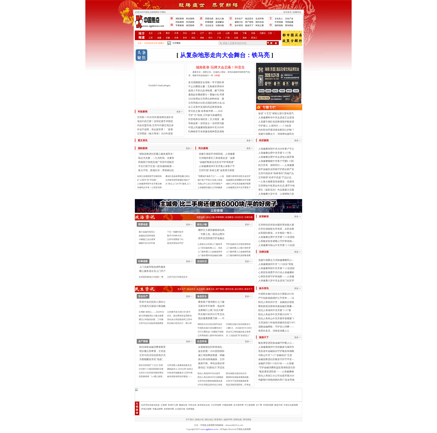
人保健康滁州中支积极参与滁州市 (276, 347)
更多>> (180, 111)
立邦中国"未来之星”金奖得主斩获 (216, 170)
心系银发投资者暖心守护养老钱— (276, 241)
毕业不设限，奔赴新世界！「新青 (155, 129)
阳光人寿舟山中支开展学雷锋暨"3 (276, 318)
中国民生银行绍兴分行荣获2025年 (276, 294)
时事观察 (209, 22)
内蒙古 (263, 33)
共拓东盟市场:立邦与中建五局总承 (155, 125)
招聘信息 (238, 419)
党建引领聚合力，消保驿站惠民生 (276, 134)
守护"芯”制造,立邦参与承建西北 (205, 115)
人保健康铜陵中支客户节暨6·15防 (276, 161)
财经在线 (260, 22)
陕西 (236, 33)
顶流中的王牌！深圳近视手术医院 (155, 121)
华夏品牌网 (157, 409)
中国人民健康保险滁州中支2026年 (206, 127)
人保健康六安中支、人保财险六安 (276, 194)
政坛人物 (220, 18)
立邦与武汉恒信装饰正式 (152, 355)
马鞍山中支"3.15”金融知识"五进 (275, 355)
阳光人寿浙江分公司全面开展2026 (276, 375)
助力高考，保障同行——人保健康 (276, 165)
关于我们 (190, 419)
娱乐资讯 (239, 25)
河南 (253, 33)
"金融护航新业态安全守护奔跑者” (216, 162)
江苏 (151, 38)
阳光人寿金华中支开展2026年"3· (275, 314)
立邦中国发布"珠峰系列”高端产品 (276, 173)
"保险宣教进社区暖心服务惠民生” (156, 154)
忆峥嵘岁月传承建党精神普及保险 (206, 131)
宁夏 (245, 33)
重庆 (168, 33)
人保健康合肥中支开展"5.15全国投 (276, 237)
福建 (159, 38)
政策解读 (220, 22)
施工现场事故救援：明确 (211, 355)
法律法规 (220, 25)
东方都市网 (238, 405)
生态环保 (260, 18)
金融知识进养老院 (147, 235)
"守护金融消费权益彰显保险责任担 (276, 367)
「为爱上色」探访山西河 (211, 234)
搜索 (273, 43)
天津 (176, 33)
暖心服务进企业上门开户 (152, 271)
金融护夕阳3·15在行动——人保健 (276, 363)
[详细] (217, 75)
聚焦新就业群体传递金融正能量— (276, 306)
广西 (227, 38)
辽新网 (164, 405)
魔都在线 (183, 405)
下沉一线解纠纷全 (175, 232)
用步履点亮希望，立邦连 (152, 351)
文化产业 (289, 18)
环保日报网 (146, 409)
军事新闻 (180, 25)
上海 (159, 33)
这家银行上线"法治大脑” (211, 310)
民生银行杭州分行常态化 (211, 314)
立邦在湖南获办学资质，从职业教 (276, 229)
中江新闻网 (250, 405)
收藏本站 (297, 12)
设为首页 (287, 12)
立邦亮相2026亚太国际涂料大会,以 (206, 103)
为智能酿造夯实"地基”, (151, 359)
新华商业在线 (204, 405)
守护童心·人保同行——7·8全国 (274, 125)
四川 (210, 38)
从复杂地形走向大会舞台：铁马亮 (225, 55)
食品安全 (249, 18)
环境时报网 (268, 405)
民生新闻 (190, 18)
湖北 (193, 38)
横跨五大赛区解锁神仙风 (211, 230)
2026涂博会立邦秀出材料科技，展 (206, 98)
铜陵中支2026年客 (147, 243)
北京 (151, 33)
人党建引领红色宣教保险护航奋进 (276, 121)
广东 (219, 38)
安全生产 (239, 18)
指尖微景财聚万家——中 (211, 318)
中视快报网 (227, 405)
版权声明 (228, 419)
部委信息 (209, 18)
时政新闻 (180, 22)
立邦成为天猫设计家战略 (152, 306)
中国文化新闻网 (291, 405)
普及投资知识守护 (175, 243)
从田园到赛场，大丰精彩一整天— (276, 233)
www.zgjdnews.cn (208, 429)
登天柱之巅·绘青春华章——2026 (205, 111)
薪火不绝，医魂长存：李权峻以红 (156, 170)
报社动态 (209, 419)
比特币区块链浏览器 (150, 405)
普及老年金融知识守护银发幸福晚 (276, 351)
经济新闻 (190, 22)
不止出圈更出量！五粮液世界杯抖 (206, 86)
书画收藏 (289, 22)
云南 (236, 38)
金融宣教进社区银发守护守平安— (276, 359)
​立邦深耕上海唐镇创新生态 (179, 365)
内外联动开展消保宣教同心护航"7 (276, 130)
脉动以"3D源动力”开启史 (211, 367)
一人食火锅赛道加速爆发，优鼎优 (276, 181)
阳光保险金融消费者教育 (152, 347)
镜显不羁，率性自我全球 (211, 363)
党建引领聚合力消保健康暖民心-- (275, 260)
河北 (185, 33)
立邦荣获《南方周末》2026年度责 (155, 133)
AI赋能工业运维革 (147, 239)
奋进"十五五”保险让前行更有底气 (276, 113)
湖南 (202, 38)
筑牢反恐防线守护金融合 (211, 238)
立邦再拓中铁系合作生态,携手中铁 (276, 185)
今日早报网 (216, 405)
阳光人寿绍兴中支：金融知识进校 (276, 302)
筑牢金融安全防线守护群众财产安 (276, 169)
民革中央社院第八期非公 (152, 302)
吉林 (193, 33)
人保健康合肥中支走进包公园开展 (276, 157)
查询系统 (289, 25)
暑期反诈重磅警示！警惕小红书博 (206, 94)
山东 (219, 33)
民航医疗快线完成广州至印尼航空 (156, 162)
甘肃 (176, 38)
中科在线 (192, 405)
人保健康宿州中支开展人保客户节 (217, 166)
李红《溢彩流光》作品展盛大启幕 (276, 189)
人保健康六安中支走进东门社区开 (276, 280)
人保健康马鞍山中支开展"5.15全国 (276, 245)
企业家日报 (180, 409)
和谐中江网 (173, 405)
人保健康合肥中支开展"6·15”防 (274, 153)
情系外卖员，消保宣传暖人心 (273, 331)
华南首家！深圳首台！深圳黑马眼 (206, 123)
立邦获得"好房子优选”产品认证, (275, 177)
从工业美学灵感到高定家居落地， (206, 107)
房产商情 (249, 22)
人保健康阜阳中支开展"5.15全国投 (276, 268)
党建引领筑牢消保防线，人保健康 (217, 154)
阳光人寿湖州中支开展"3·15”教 (274, 310)
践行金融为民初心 (147, 232)
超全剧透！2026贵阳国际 (211, 351)
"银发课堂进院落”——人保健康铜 (276, 371)
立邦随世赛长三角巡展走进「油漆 (217, 158)
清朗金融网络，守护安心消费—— (276, 326)
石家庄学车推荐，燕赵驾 (211, 306)
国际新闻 (180, 18)
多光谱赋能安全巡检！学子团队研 (206, 82)
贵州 (185, 38)
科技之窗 (260, 25)
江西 (270, 33)
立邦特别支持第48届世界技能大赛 (276, 225)
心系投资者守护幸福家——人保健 (276, 276)
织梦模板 (190, 409)
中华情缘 (279, 22)
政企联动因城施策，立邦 (211, 359)
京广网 (259, 405)
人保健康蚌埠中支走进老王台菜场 (276, 117)
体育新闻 (190, 25)
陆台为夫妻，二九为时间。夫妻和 (156, 158)
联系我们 (218, 419)
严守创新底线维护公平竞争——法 (276, 298)
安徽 (168, 38)
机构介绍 (199, 419)
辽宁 (202, 33)
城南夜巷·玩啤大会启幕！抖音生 (220, 67)
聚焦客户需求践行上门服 (211, 302)
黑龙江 (254, 38)
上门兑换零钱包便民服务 (152, 267)
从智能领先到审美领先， (211, 347)
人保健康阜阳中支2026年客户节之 (276, 149)
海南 (245, 38)
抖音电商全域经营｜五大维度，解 (206, 119)
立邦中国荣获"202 (175, 239)
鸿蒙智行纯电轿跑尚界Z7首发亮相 (276, 380)
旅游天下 (249, 25)
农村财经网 (169, 409)
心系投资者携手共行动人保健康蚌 (276, 272)
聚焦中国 (278, 405)
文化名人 (279, 18)
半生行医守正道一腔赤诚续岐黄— (156, 166)
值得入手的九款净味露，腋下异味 (206, 90)
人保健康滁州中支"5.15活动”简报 (275, 264)
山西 (227, 33)
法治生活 (209, 25)
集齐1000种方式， (175, 235)
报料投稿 (279, 25)
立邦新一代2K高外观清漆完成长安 (155, 117)
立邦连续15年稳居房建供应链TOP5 (276, 322)
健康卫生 (239, 22)
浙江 (210, 33)
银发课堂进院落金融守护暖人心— (276, 343)
